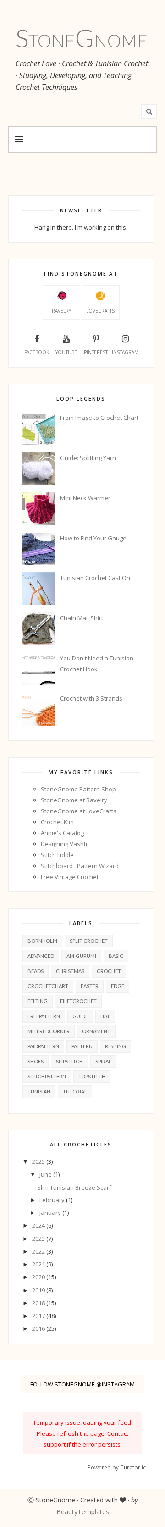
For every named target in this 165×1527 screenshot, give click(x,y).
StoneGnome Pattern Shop (78, 789)
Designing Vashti (64, 844)
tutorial (75, 1091)
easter (90, 986)
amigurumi (81, 956)
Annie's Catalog (62, 833)
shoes (36, 1061)
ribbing (115, 1046)
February (52, 1200)
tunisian (39, 1091)
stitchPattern (47, 1076)
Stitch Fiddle (57, 855)
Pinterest (96, 352)
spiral (103, 1061)
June (46, 1174)
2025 (39, 1161)
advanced (41, 956)
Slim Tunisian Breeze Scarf (74, 1187)
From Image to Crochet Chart (99, 417)
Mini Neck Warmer (85, 498)
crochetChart (48, 986)
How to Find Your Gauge (93, 538)
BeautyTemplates (82, 1511)
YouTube (66, 352)
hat (105, 1016)
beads (36, 971)
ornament (96, 1031)
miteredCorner (49, 1031)
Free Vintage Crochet (70, 877)
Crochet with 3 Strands (91, 698)
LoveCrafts (100, 311)
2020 (39, 1277)
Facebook (36, 352)
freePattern (44, 1016)
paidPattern (43, 1046)
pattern (82, 1046)
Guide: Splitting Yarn (88, 458)
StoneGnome (82, 38)
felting (38, 1001)
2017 (39, 1316)
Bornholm (42, 941)
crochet (109, 971)
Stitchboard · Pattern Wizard (80, 866)
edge (117, 986)
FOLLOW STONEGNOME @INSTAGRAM (82, 1384)
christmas (70, 971)
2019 (39, 1290)
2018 (39, 1303)
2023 (39, 1238)
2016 (39, 1328)
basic (116, 956)
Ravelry (61, 311)
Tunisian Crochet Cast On (95, 578)
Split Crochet (89, 941)
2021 (39, 1264)
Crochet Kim (57, 822)
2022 (39, 1251)
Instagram (125, 352)
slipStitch (69, 1061)
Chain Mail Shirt (81, 618)
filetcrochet (78, 1001)
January (50, 1212)
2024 (39, 1225)
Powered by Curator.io (117, 1467)
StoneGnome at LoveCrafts (78, 811)
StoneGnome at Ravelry (74, 800)
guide (80, 1016)
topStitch (91, 1076)
